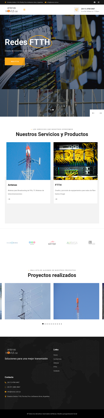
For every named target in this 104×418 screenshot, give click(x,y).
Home (56, 355)
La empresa (57, 359)
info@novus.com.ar (52, 2)
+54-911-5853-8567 (13, 387)
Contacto (57, 371)
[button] (51, 109)
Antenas (12, 185)
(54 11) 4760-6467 (88, 9)
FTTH (58, 185)
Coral (75, 414)
